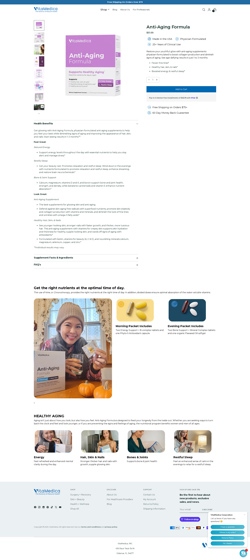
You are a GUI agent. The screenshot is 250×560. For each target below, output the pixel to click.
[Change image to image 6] (39, 85)
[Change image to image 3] (39, 49)
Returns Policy (151, 504)
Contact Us (149, 494)
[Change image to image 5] (39, 73)
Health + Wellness (79, 504)
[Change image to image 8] (39, 107)
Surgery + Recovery (80, 494)
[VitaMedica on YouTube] (60, 507)
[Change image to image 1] (39, 25)
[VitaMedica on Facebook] (35, 507)
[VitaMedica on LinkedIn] (43, 507)
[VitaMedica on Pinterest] (47, 507)
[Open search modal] (203, 9)
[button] (243, 553)
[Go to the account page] (209, 9)
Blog (109, 504)
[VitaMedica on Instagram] (39, 507)
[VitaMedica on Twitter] (56, 507)
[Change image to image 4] (39, 61)
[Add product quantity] (156, 79)
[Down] (39, 113)
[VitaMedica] (45, 9)
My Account (149, 499)
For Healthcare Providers (120, 499)
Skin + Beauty (77, 499)
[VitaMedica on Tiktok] (52, 507)
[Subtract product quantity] (149, 79)
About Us (112, 494)
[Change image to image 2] (39, 37)
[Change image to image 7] (39, 97)
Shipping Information (154, 509)
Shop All (74, 509)
